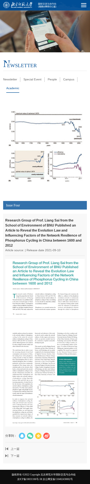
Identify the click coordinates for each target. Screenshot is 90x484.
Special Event (32, 79)
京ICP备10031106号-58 (29, 479)
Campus (68, 79)
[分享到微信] (30, 436)
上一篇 (15, 449)
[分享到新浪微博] (46, 436)
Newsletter (10, 79)
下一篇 (15, 455)
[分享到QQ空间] (38, 436)
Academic (12, 88)
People (52, 79)
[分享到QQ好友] (22, 436)
